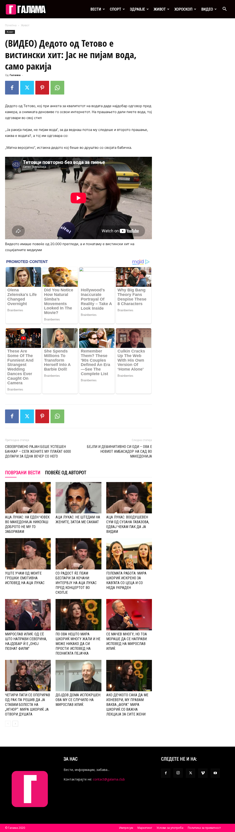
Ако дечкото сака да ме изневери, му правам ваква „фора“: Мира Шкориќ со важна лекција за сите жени (127, 704)
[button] (224, 9)
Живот (160, 9)
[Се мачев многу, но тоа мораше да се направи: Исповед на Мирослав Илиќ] (129, 614)
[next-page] (15, 723)
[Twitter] (27, 88)
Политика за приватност (204, 828)
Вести (95, 9)
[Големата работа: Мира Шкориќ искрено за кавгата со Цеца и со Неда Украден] (129, 553)
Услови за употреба (170, 828)
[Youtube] (215, 773)
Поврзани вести (22, 472)
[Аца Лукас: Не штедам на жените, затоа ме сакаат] (78, 497)
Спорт (115, 9)
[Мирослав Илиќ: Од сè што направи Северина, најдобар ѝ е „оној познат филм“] (28, 614)
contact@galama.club (109, 779)
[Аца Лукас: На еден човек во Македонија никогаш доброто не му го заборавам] (28, 497)
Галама (15, 75)
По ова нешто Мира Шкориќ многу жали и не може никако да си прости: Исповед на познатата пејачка (78, 644)
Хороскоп (183, 9)
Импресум (126, 828)
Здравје (137, 9)
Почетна (11, 25)
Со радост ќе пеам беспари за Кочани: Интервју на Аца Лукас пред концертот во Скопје (76, 583)
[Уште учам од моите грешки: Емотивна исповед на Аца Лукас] (28, 553)
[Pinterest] (42, 88)
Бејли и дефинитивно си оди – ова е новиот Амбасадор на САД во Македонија (119, 451)
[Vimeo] (202, 773)
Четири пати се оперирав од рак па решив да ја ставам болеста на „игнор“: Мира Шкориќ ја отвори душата (27, 704)
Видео (207, 9)
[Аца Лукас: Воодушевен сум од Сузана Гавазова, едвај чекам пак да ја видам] (129, 497)
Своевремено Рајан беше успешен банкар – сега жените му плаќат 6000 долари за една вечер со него (38, 451)
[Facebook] (12, 88)
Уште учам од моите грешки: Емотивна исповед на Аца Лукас (25, 578)
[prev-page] (8, 723)
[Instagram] (178, 773)
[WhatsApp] (57, 88)
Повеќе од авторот (65, 472)
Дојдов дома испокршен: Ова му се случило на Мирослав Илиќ (78, 700)
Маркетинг (144, 828)
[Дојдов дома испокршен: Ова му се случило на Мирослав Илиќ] (78, 675)
